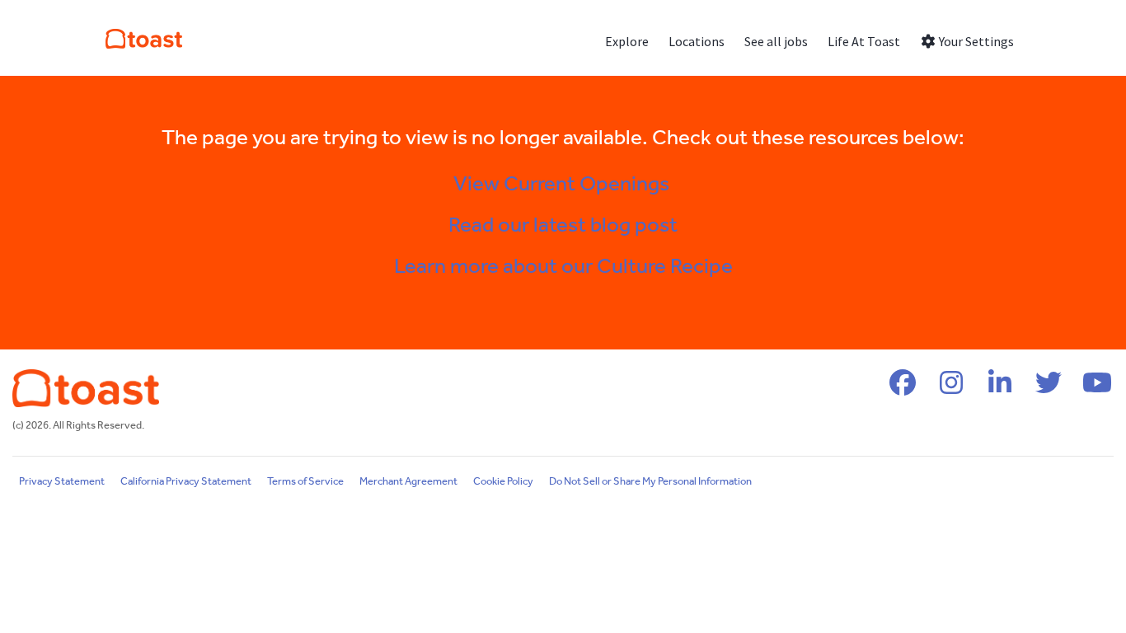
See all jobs (776, 41)
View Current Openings (563, 184)
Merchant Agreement (408, 481)
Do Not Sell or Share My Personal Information (650, 481)
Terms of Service (305, 481)
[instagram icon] (951, 388)
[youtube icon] (1097, 388)
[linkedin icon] (999, 388)
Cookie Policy (503, 481)
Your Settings (975, 41)
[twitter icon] (1048, 388)
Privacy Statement (62, 481)
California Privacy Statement (185, 481)
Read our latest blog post (563, 225)
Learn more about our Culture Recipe (563, 267)
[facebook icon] (902, 388)
